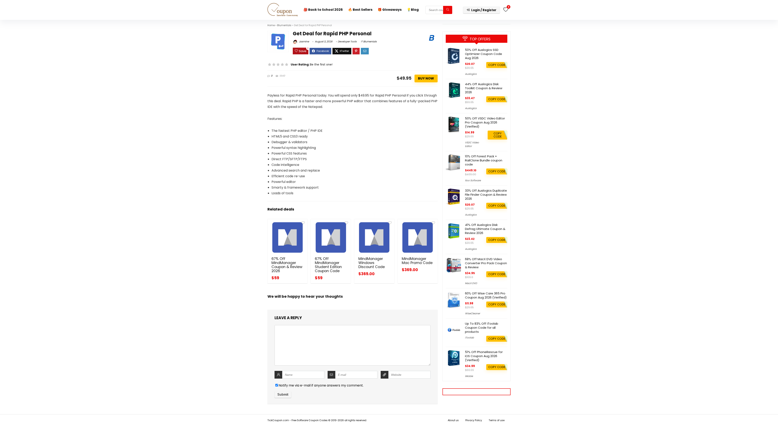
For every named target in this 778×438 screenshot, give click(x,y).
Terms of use (496, 420)
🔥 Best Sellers (360, 9)
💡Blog (413, 9)
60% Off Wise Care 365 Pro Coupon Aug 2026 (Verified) (486, 295)
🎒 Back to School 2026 (323, 9)
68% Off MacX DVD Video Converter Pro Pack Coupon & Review (486, 263)
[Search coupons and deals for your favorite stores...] (447, 10)
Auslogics (471, 74)
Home (271, 25)
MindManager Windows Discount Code (371, 262)
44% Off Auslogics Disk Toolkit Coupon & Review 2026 (483, 88)
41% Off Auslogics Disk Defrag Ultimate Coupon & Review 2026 (485, 229)
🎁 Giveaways (390, 9)
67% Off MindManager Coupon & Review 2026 (286, 264)
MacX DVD (471, 283)
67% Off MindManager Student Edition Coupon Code (328, 264)
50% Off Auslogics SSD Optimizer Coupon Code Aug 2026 (483, 54)
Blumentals (284, 25)
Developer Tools (347, 41)
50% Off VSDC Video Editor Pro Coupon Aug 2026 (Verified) (485, 122)
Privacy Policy (473, 420)
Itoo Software (473, 180)
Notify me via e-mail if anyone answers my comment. (321, 385)
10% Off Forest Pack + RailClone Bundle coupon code (483, 160)
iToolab (469, 337)
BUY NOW (426, 78)
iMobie (469, 376)
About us (453, 420)
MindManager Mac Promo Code (417, 260)
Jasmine (303, 41)
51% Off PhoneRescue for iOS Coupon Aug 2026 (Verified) (484, 356)
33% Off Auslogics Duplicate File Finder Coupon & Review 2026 (486, 194)
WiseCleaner (472, 313)
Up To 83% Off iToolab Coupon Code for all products (481, 327)
